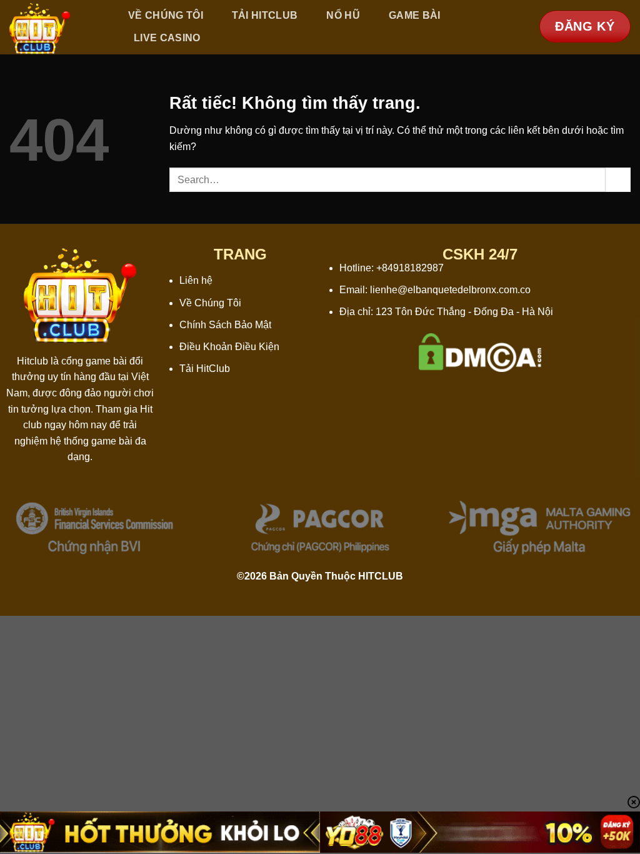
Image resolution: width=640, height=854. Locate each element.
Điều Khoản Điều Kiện (229, 346)
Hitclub (32, 361)
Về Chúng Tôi (165, 15)
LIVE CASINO (167, 38)
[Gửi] (618, 180)
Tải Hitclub (265, 15)
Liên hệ (195, 280)
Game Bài (415, 15)
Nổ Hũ (343, 15)
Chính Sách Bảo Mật (225, 324)
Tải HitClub (204, 368)
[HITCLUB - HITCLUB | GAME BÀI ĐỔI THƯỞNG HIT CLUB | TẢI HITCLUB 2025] (55, 27)
